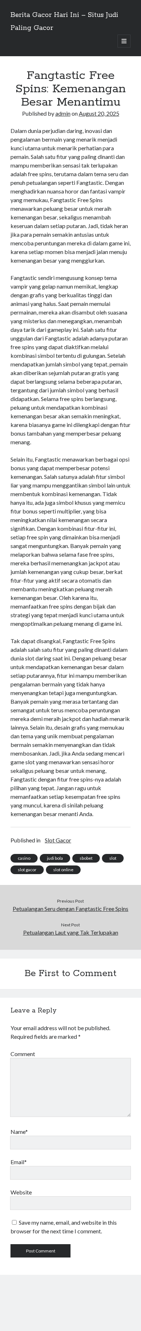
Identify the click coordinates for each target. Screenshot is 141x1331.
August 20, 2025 (99, 113)
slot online (63, 869)
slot (112, 858)
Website (21, 1192)
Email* (18, 1161)
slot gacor (27, 869)
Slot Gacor (58, 840)
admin (62, 113)
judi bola (55, 858)
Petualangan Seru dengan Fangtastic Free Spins (70, 908)
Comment (22, 1053)
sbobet (86, 858)
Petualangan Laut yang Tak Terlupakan (70, 932)
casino (24, 858)
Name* (19, 1131)
